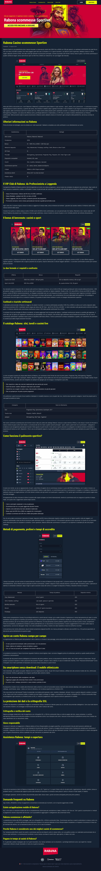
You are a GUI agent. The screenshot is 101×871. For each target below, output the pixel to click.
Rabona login (50, 2)
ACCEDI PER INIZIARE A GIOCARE (21, 25)
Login (81, 2)
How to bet (58, 2)
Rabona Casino (33, 2)
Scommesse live (41, 2)
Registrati (91, 2)
